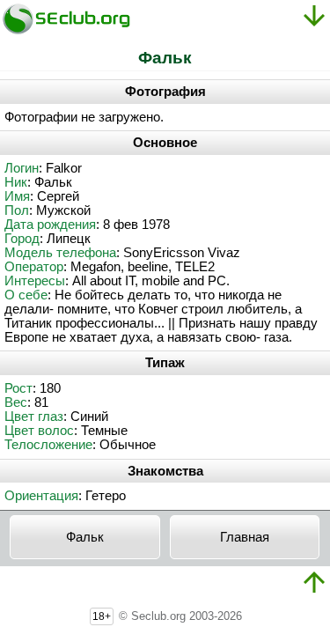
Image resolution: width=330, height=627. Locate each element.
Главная (244, 537)
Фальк (85, 537)
